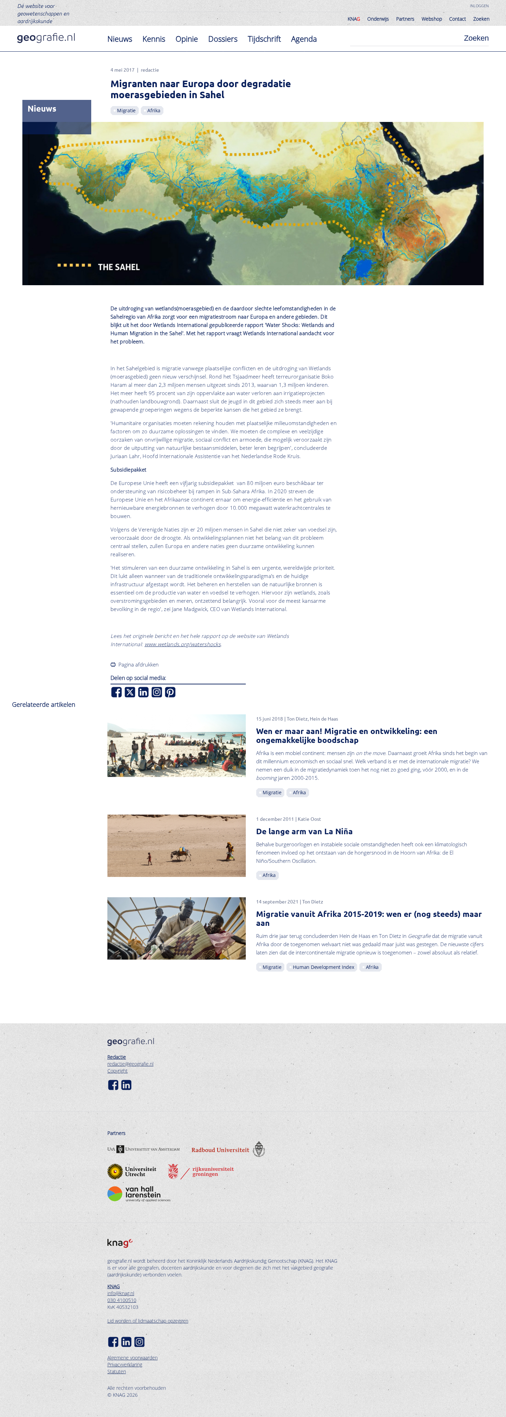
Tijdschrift (264, 38)
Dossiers (223, 38)
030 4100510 (121, 1300)
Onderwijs (378, 18)
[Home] (46, 38)
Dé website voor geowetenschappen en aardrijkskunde (43, 13)
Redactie (116, 1057)
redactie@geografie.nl (130, 1064)
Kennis (154, 38)
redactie (150, 69)
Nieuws (119, 38)
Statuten (116, 1371)
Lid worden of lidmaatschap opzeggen (147, 1320)
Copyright (117, 1070)
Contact (457, 18)
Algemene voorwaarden (132, 1357)
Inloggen (479, 5)
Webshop (432, 18)
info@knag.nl (120, 1293)
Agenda (304, 38)
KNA (354, 18)
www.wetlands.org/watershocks (183, 644)
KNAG (113, 1286)
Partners (405, 18)
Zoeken (481, 18)
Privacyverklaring (124, 1364)
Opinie (187, 38)
